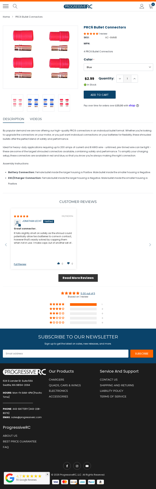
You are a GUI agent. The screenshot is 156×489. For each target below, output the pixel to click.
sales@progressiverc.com (26, 417)
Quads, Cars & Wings (65, 385)
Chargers (56, 379)
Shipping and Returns (117, 385)
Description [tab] (13, 119)
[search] (15, 6)
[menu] (6, 6)
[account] (142, 6)
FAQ (6, 447)
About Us (10, 435)
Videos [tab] (36, 119)
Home (6, 16)
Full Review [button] (20, 264)
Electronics (58, 390)
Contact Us (109, 379)
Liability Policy (111, 390)
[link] (67, 466)
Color (89, 59)
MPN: (87, 43)
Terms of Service (113, 396)
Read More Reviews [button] (78, 278)
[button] (91, 33)
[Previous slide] (6, 244)
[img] (21, 216)
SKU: (86, 37)
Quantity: (106, 78)
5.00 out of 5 (88, 293)
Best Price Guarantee (20, 441)
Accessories (58, 396)
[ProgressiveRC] (9, 482)
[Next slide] (150, 244)
